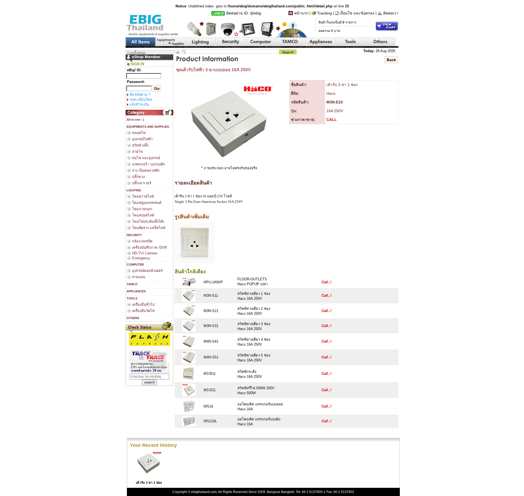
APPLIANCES (136, 291)
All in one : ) (135, 119)
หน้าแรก (301, 13)
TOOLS (131, 298)
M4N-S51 (211, 357)
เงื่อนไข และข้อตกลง (357, 13)
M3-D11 (210, 390)
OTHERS (132, 318)
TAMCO (132, 284)
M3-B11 (210, 374)
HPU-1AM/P (213, 282)
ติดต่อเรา (390, 13)
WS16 (208, 406)
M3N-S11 (211, 295)
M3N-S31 (211, 326)
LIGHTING (133, 190)
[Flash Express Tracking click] (149, 339)
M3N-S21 (211, 311)
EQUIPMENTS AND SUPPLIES (147, 126)
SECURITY (134, 235)
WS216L (210, 421)
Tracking (324, 13)
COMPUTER (135, 264)
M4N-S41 (211, 341)
